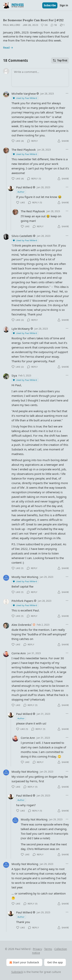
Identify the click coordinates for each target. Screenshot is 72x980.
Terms (48, 949)
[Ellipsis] (67, 93)
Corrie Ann (19, 653)
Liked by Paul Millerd (26, 98)
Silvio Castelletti (22, 236)
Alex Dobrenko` (22, 625)
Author (21, 191)
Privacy (37, 949)
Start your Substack (26, 962)
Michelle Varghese (24, 93)
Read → (8, 47)
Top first (62, 60)
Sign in (64, 5)
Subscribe (50, 5)
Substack (17, 972)
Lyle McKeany (21, 328)
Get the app (55, 962)
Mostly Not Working (25, 577)
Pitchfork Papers (22, 601)
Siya (14, 375)
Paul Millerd (11, 25)
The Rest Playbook (24, 149)
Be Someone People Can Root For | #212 (33, 20)
